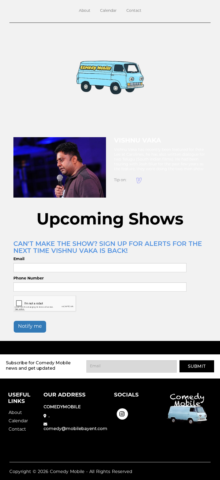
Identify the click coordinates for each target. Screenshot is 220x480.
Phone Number (28, 279)
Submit (197, 366)
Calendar (108, 11)
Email (18, 259)
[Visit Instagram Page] (122, 413)
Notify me (30, 326)
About (84, 11)
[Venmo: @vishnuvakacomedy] (139, 180)
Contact (133, 11)
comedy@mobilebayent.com (75, 428)
